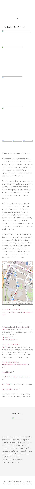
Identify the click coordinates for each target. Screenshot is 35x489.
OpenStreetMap (18, 303)
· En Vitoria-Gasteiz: (8, 339)
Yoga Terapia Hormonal (9, 389)
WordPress (21, 484)
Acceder (29, 484)
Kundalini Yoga (6, 372)
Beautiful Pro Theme (23, 481)
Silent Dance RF (7, 384)
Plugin (30, 303)
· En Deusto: (6, 337)
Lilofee (4, 394)
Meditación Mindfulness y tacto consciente (16, 377)
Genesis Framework (10, 484)
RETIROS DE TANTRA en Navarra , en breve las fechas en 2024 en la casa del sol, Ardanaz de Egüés (17, 312)
